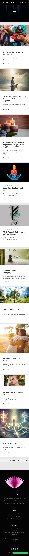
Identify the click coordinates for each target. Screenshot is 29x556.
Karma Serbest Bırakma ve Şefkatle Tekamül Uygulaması (14, 98)
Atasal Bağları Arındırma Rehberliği (14, 528)
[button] (20, 553)
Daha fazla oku (6, 63)
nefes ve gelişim (8, 2)
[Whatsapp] (15, 549)
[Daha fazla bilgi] (22, 2)
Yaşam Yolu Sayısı (11, 309)
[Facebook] (13, 549)
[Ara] (20, 2)
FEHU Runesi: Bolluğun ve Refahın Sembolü (14, 233)
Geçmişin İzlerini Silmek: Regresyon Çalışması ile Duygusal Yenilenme (14, 145)
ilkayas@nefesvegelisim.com (15, 518)
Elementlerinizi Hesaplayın (9, 272)
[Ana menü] (25, 2)
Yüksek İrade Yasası (12, 444)
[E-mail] (17, 549)
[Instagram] (11, 549)
